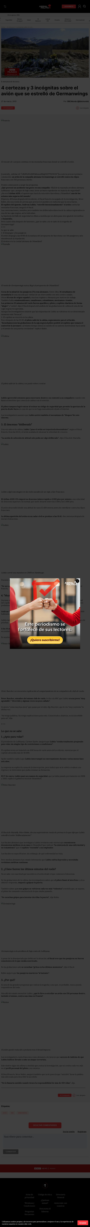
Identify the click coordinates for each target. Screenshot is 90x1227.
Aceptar (82, 1223)
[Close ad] (77, 581)
